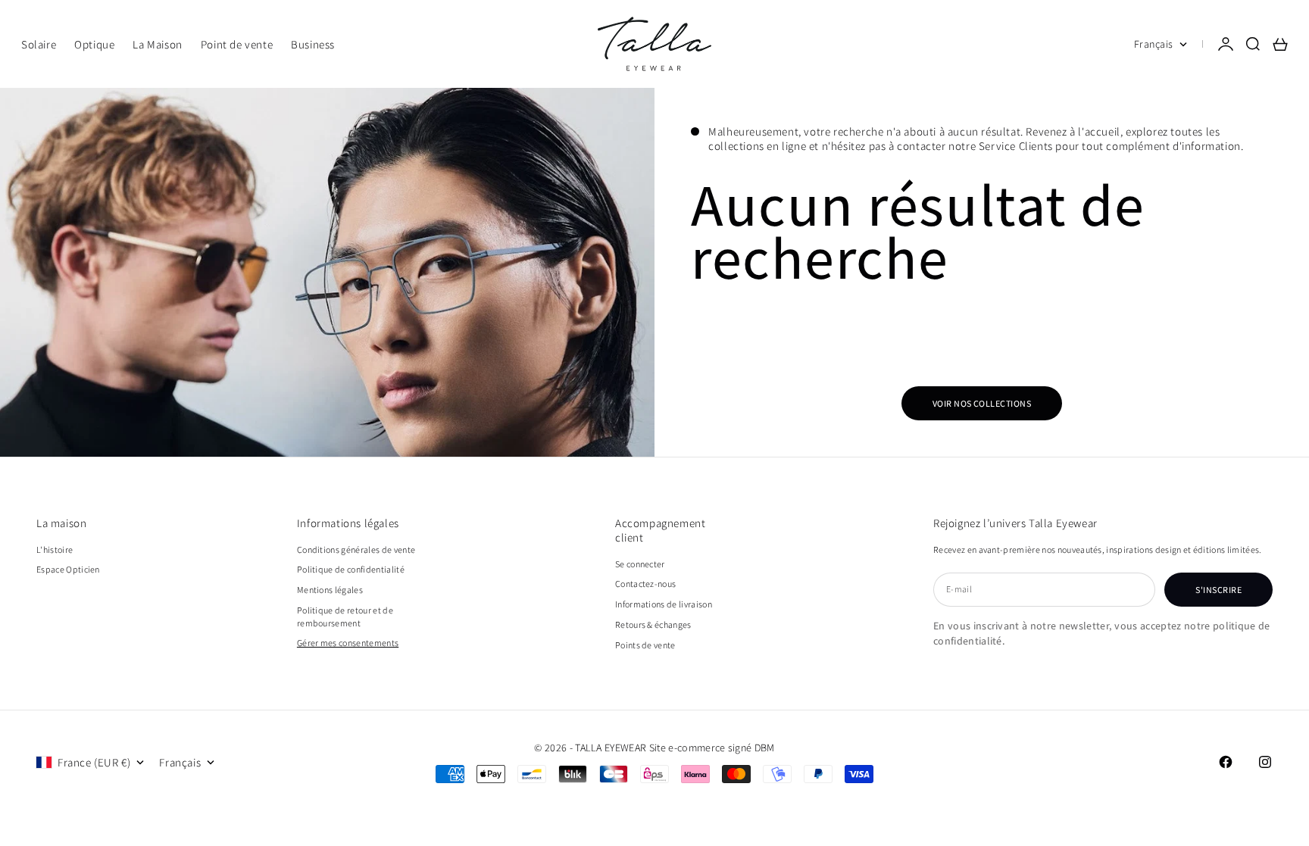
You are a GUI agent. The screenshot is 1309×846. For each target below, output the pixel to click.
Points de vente (645, 645)
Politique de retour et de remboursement (345, 616)
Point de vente (237, 44)
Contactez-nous (645, 583)
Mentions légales (330, 589)
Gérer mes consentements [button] (347, 642)
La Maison (157, 44)
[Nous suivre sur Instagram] (1265, 762)
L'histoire (54, 549)
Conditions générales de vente (356, 549)
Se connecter (640, 564)
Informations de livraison (663, 604)
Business (313, 44)
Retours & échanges (653, 624)
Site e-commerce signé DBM (712, 747)
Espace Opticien (68, 569)
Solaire (38, 44)
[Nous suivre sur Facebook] (1225, 762)
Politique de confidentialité (351, 569)
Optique (94, 44)
